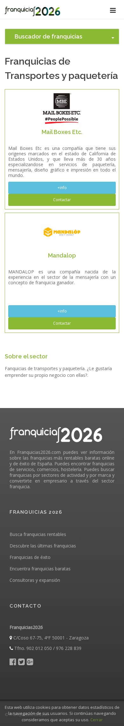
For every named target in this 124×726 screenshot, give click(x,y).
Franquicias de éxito (30, 557)
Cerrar (96, 719)
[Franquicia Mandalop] (62, 232)
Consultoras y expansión (35, 580)
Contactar (62, 199)
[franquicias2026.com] (32, 9)
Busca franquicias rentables (38, 534)
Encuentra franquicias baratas (40, 569)
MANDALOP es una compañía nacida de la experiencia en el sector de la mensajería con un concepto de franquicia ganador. (62, 277)
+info (62, 187)
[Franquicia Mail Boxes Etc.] (62, 108)
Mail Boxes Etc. (62, 132)
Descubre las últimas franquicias (43, 546)
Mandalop (62, 255)
